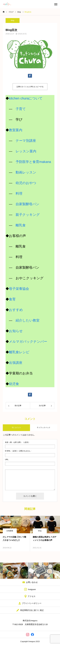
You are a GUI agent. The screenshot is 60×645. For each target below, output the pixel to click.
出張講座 (15, 363)
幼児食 (14, 384)
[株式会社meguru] (7, 4)
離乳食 (21, 225)
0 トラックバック (43, 428)
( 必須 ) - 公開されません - (18, 451)
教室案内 (15, 130)
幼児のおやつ (26, 183)
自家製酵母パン (27, 204)
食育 (12, 299)
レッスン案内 (26, 151)
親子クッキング (28, 214)
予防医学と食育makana (33, 162)
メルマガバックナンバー (28, 341)
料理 (19, 193)
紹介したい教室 (27, 320)
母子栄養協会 (19, 289)
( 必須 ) (17, 442)
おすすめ (16, 310)
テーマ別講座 (26, 140)
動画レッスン (26, 172)
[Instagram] (27, 634)
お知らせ (16, 331)
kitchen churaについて (26, 98)
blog (12, 20)
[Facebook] (32, 634)
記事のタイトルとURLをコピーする (30, 87)
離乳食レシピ (19, 352)
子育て (21, 109)
